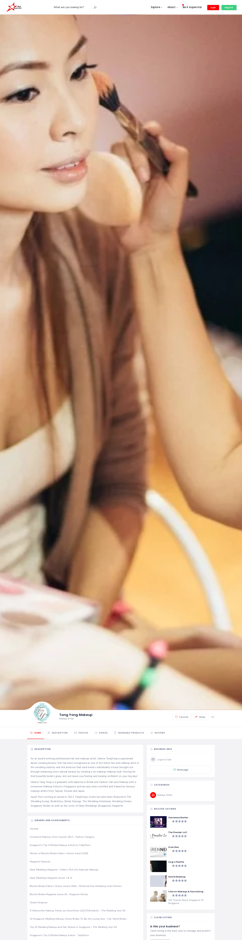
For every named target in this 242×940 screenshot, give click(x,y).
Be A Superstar (192, 7)
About (171, 7)
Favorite (183, 717)
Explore (155, 7)
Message (182, 769)
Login (213, 7)
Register (229, 7)
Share (202, 717)
